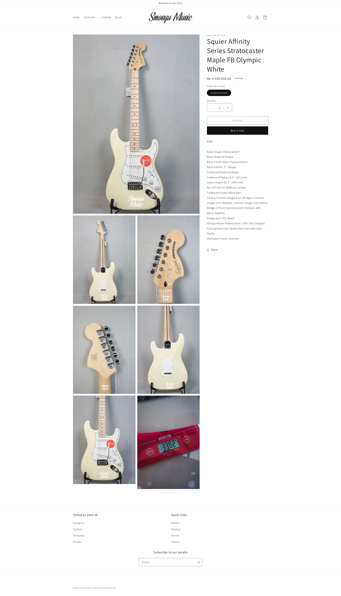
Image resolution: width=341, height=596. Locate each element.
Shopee (77, 541)
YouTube (78, 529)
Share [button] (214, 249)
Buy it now (237, 130)
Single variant (221, 93)
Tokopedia (79, 535)
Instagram (79, 522)
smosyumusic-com (89, 588)
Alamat (175, 541)
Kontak (175, 535)
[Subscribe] (198, 562)
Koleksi (175, 522)
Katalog (175, 529)
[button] (91, 17)
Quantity (211, 100)
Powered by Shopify (107, 588)
